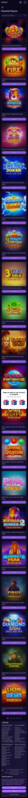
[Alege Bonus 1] (22, 402)
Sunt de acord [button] (14, 787)
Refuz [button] (14, 791)
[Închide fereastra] (25, 391)
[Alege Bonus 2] (6, 402)
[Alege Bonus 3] (14, 402)
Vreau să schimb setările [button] (14, 794)
